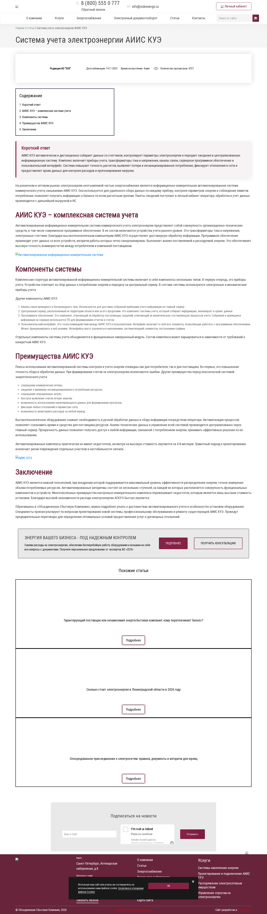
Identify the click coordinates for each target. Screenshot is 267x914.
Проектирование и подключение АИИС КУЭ (224, 875)
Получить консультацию (218, 543)
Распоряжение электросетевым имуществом (220, 885)
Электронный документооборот (135, 18)
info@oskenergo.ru (145, 6)
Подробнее (173, 543)
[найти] (255, 18)
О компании (34, 18)
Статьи (174, 18)
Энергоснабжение (88, 18)
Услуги (59, 18)
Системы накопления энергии (218, 868)
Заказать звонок (87, 900)
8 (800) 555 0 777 (100, 3)
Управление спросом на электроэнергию (214, 895)
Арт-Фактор (245, 910)
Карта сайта (145, 900)
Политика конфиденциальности (133, 910)
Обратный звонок (93, 9)
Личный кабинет (235, 6)
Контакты (198, 18)
